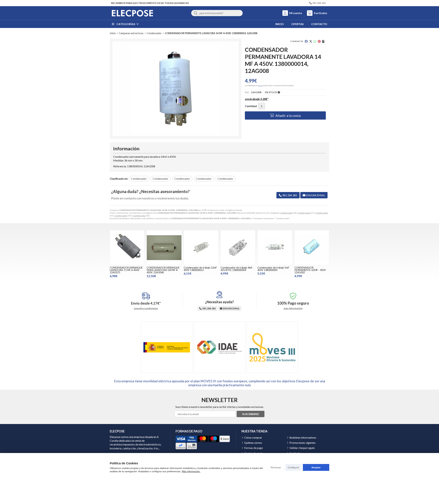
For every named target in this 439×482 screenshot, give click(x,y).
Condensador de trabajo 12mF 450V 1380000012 (200, 268)
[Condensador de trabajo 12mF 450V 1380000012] (201, 247)
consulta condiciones (146, 308)
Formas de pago (253, 447)
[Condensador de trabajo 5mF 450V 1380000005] (275, 247)
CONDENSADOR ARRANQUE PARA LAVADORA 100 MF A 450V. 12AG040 (163, 270)
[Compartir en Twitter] (310, 41)
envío (260, 85)
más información (293, 308)
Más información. (191, 471)
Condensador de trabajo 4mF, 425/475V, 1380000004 (237, 268)
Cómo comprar (253, 437)
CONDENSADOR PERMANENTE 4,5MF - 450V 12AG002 (310, 270)
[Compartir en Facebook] (306, 41)
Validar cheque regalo (302, 447)
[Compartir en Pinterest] (319, 41)
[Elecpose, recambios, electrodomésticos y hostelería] (132, 13)
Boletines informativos (302, 437)
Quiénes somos (253, 442)
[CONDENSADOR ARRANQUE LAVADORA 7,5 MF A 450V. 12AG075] (127, 247)
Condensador (286, 213)
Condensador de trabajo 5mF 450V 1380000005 (273, 268)
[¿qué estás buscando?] (217, 13)
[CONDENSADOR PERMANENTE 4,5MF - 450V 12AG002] (312, 247)
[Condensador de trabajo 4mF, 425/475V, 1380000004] (238, 247)
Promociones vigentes (302, 442)
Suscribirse (250, 414)
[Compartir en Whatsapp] (315, 41)
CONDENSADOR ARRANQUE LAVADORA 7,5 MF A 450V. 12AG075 (126, 270)
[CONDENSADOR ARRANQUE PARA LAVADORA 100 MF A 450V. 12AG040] (164, 247)
